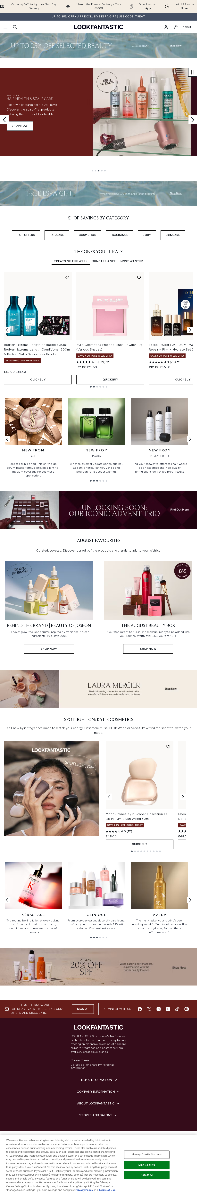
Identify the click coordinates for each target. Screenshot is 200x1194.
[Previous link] (7, 439)
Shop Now (20, 126)
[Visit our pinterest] (186, 1009)
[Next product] (183, 797)
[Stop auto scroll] (192, 72)
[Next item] (190, 330)
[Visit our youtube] (168, 1009)
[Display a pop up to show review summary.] (108, 361)
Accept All (147, 1174)
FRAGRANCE (119, 235)
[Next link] (190, 439)
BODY (147, 235)
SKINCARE (173, 235)
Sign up (82, 1009)
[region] (98, 1164)
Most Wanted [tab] (131, 261)
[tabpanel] (98, 330)
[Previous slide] (4, 119)
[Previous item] (7, 330)
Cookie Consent (81, 1060)
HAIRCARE (57, 235)
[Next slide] (192, 119)
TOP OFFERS (26, 235)
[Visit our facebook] (140, 1009)
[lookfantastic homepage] (98, 27)
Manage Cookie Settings (147, 1154)
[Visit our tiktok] (177, 1009)
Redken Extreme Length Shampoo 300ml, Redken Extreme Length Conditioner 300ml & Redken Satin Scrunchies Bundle (37, 349)
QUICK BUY (38, 379)
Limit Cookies (146, 1164)
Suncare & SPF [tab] (104, 261)
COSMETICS (87, 235)
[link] (166, 27)
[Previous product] (109, 797)
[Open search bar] (15, 27)
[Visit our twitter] (149, 1009)
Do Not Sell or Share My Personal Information (92, 1066)
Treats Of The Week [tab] (71, 261)
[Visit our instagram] (158, 1009)
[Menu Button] (5, 27)
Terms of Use (107, 1190)
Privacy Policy (84, 1190)
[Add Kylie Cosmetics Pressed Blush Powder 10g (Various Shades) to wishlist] (139, 277)
